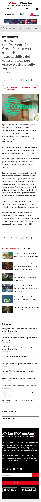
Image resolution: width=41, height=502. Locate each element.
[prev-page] (3, 317)
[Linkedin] (8, 9)
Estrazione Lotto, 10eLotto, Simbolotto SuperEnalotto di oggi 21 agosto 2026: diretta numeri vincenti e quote (25, 265)
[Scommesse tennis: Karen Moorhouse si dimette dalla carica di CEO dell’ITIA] (7, 298)
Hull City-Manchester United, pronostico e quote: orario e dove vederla (18, 347)
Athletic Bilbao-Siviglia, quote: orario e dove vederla (19, 378)
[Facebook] (3, 9)
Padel (20, 28)
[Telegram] (10, 9)
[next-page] (7, 317)
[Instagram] (6, 9)
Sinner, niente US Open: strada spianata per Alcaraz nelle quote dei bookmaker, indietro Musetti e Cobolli (26, 287)
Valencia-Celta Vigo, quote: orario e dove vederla (18, 370)
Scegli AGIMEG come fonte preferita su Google (21, 88)
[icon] (11, 491)
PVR (14, 28)
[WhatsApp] (21, 80)
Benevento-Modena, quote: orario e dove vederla (19, 385)
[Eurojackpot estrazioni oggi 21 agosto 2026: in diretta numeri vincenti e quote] (7, 255)
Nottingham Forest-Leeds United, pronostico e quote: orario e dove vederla (20, 329)
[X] (13, 9)
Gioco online (2, 28)
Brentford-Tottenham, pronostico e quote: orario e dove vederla (19, 338)
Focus (10, 33)
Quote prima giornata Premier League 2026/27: (18, 356)
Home (4, 33)
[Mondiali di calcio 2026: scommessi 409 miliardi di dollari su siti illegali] (7, 309)
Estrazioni (27, 28)
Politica (15, 36)
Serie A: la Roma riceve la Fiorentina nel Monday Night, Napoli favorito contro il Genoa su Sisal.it (26, 276)
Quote (34, 28)
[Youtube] (16, 9)
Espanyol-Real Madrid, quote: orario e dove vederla (19, 363)
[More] (31, 80)
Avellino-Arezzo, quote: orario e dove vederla (17, 399)
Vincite (8, 28)
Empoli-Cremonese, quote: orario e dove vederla (18, 392)
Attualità (9, 36)
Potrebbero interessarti (11, 248)
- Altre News (27, 248)
